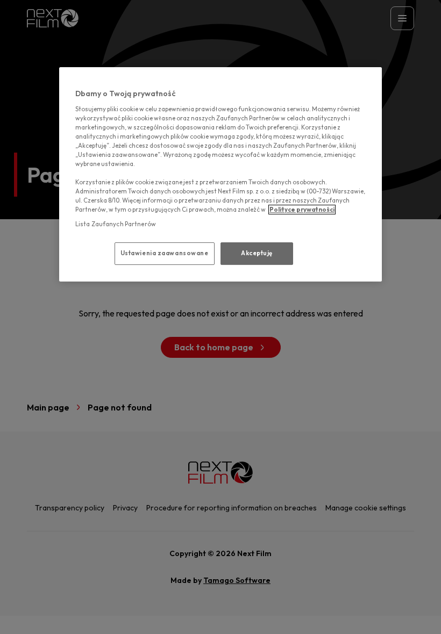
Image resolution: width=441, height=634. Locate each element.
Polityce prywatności (302, 209)
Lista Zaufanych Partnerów (115, 224)
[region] (220, 174)
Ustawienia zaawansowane (164, 253)
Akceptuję (257, 253)
